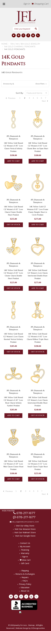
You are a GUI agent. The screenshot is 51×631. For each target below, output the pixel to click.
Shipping (25, 570)
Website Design (22, 628)
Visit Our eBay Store (25, 525)
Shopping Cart (41, 3)
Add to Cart (13, 161)
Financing (25, 549)
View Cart (26, 560)
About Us (25, 590)
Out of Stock (13, 225)
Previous (11, 98)
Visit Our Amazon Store (25, 529)
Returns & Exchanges (25, 574)
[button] (25, 83)
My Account (25, 546)
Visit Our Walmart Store (25, 532)
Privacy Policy (25, 584)
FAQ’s (25, 580)
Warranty (25, 553)
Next (44, 101)
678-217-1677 (25, 513)
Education (25, 587)
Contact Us (25, 543)
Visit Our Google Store (25, 535)
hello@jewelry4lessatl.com (25, 522)
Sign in (26, 3)
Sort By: (19, 93)
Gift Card (25, 563)
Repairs (25, 577)
